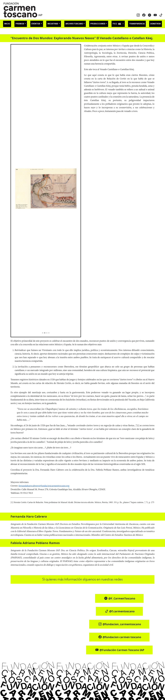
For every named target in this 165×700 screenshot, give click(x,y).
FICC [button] (115, 24)
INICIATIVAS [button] (52, 24)
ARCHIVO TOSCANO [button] (74, 24)
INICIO (7, 24)
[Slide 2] (44, 333)
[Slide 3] (46, 333)
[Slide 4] (49, 333)
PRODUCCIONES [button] (98, 24)
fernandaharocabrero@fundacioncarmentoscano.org (44, 486)
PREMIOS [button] (20, 24)
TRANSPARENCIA (137, 24)
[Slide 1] (42, 333)
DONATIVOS (155, 24)
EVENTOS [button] (35, 24)
